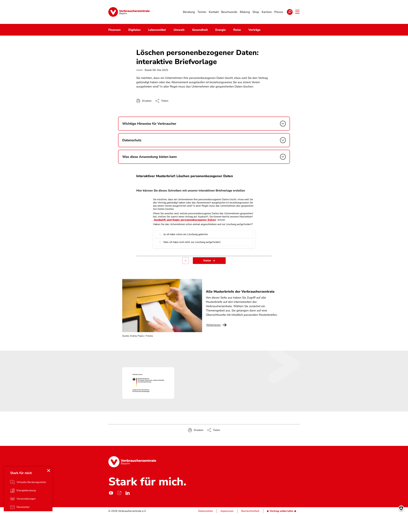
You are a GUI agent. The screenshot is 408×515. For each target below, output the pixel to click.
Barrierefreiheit (250, 511)
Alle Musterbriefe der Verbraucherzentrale (240, 291)
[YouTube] (111, 493)
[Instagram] (119, 493)
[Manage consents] (401, 508)
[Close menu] (49, 470)
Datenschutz (205, 511)
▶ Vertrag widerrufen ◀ (281, 511)
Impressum (227, 511)
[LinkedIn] (127, 493)
